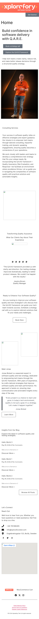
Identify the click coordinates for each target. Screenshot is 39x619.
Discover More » (8, 453)
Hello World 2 (7, 476)
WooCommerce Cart (25, 590)
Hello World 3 (7, 442)
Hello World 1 (7, 459)
